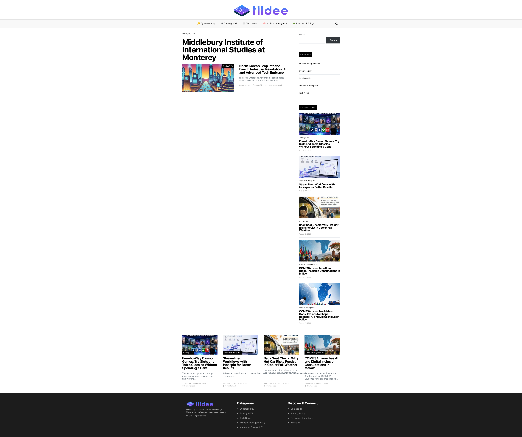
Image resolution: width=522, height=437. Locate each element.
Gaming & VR (228, 66)
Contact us (296, 408)
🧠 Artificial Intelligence (275, 23)
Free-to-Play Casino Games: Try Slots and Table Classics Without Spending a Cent (319, 144)
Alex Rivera (227, 383)
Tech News (304, 93)
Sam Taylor (268, 383)
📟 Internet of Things (303, 23)
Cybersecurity (305, 71)
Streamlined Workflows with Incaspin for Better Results (317, 186)
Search (301, 34)
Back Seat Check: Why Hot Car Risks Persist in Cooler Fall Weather (318, 227)
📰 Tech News (250, 23)
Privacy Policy (297, 413)
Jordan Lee (186, 383)
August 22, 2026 (305, 150)
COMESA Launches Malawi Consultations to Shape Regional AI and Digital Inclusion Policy (319, 315)
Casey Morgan (244, 85)
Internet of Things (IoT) (309, 85)
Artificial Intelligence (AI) (310, 63)
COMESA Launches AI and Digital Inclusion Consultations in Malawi (319, 271)
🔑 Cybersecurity (206, 23)
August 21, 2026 (305, 234)
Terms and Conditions (301, 418)
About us (295, 422)
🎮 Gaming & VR (228, 23)
